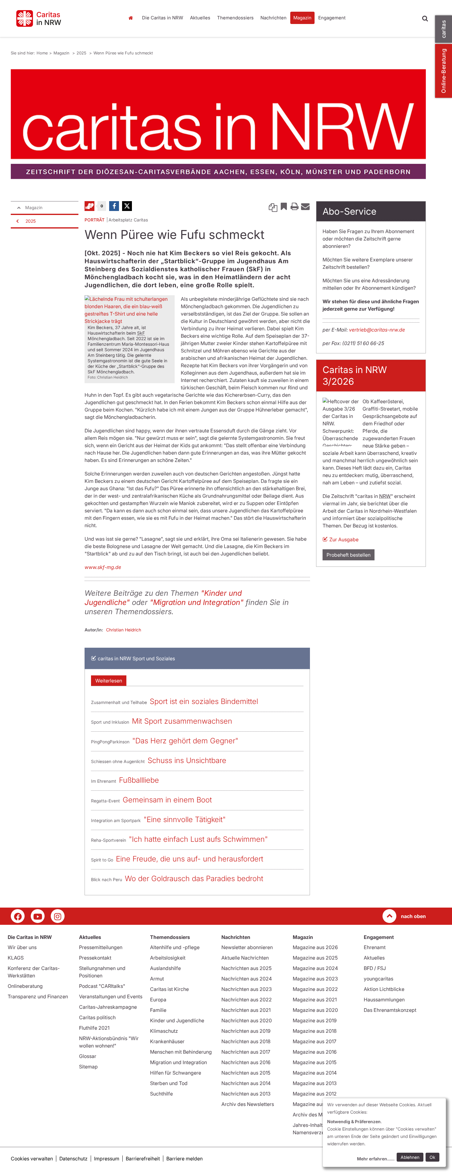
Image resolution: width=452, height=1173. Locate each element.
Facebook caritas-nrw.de (18, 916)
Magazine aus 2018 (315, 1031)
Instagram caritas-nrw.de (58, 916)
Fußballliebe (139, 780)
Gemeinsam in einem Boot (167, 799)
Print (294, 206)
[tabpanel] (218, 124)
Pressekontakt (95, 958)
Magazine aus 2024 (315, 968)
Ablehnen (410, 1157)
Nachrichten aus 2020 (246, 1020)
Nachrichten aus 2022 (246, 999)
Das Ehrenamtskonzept (390, 1010)
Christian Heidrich (123, 629)
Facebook (114, 206)
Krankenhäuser (167, 1041)
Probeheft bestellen (349, 555)
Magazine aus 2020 (315, 1010)
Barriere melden (184, 1158)
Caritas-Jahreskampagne (108, 1007)
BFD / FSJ (375, 968)
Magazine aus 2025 (315, 958)
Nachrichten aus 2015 (245, 1073)
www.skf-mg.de (103, 567)
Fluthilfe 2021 (94, 1028)
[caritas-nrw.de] (63, 18)
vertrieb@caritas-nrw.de (377, 330)
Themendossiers (235, 18)
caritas (443, 29)
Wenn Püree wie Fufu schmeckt (123, 52)
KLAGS (16, 958)
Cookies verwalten (32, 1158)
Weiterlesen (108, 681)
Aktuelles (200, 18)
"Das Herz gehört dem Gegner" (185, 740)
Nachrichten (273, 18)
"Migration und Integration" (197, 602)
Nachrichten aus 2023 (246, 989)
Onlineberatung (25, 986)
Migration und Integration (178, 1062)
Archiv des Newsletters (247, 1104)
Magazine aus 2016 (315, 1052)
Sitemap (88, 1067)
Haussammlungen (384, 999)
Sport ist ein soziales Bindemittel (204, 701)
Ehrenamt (375, 947)
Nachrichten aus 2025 (246, 968)
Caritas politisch (97, 1017)
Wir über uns (22, 947)
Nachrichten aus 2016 (246, 1062)
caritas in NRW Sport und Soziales (136, 658)
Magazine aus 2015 (314, 1062)
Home (132, 18)
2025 (82, 52)
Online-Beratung (443, 71)
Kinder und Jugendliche (177, 1020)
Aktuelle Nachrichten (245, 958)
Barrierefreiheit (143, 1158)
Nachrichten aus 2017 (245, 1052)
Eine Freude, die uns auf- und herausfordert (189, 858)
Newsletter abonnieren (247, 947)
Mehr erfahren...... (376, 1158)
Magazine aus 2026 (315, 947)
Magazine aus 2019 (315, 1020)
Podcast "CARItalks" (102, 986)
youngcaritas (378, 979)
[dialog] (384, 1132)
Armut (157, 979)
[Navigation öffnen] (17, 221)
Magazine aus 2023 (315, 979)
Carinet (89, 206)
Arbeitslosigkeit (167, 958)
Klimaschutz (164, 1031)
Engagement (332, 18)
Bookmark (283, 206)
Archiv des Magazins (316, 1114)
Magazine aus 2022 (315, 989)
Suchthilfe (161, 1094)
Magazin (302, 18)
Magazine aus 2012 (315, 1094)
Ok (432, 1157)
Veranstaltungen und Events (110, 996)
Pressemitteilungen (100, 947)
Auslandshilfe (165, 968)
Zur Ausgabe (344, 539)
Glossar (87, 1056)
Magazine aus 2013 (315, 1083)
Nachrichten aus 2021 (246, 1010)
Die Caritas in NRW (162, 18)
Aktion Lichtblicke (384, 989)
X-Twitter (127, 206)
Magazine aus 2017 (314, 1041)
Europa (158, 999)
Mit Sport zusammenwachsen (182, 721)
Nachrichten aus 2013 (246, 1094)
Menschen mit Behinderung (181, 1052)
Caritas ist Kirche (169, 989)
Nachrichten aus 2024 (246, 979)
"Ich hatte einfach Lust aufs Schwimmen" (198, 839)
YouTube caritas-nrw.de (38, 916)
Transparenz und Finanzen (38, 996)
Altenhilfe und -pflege (175, 947)
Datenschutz (73, 1158)
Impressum (106, 1158)
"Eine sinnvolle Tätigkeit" (185, 819)
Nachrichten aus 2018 (246, 1041)
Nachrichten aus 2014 (246, 1083)
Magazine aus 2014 (315, 1073)
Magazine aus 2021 (315, 999)
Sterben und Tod (169, 1083)
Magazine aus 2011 (314, 1104)
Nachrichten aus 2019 (246, 1031)
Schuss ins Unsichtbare (187, 760)
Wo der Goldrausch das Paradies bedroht (194, 878)
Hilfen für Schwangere (175, 1073)
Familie (158, 1010)
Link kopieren (273, 206)
